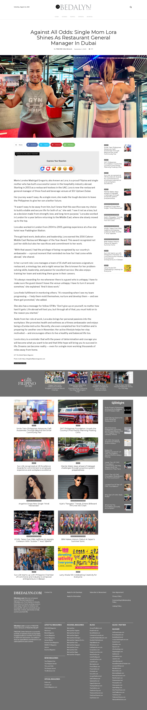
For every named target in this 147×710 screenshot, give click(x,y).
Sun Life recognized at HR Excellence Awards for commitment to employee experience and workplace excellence (112, 179)
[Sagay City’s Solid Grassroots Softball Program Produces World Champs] (55, 377)
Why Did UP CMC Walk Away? (113, 495)
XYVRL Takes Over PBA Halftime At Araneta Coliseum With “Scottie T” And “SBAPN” (113, 231)
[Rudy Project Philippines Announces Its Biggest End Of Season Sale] (127, 410)
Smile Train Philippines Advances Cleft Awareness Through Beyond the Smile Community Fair (112, 150)
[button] (130, 7)
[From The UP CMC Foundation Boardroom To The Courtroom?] (127, 477)
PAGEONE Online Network (64, 49)
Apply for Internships (74, 596)
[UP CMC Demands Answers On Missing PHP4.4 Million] (127, 442)
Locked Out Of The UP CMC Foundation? (113, 485)
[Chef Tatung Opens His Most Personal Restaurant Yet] (127, 420)
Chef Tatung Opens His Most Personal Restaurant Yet (113, 419)
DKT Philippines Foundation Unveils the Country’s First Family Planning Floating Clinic (113, 164)
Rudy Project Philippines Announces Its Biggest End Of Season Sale (114, 409)
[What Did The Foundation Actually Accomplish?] (127, 507)
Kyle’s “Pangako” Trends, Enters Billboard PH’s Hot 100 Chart (113, 218)
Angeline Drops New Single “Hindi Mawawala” (113, 207)
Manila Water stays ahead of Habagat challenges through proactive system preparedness (111, 195)
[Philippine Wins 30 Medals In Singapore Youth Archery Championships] (100, 377)
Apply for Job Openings (74, 592)
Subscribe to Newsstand (98, 592)
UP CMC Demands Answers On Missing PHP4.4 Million (112, 441)
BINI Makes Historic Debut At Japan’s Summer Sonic (111, 243)
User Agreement (118, 592)
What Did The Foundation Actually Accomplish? (112, 506)
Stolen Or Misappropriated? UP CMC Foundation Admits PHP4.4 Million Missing (113, 453)
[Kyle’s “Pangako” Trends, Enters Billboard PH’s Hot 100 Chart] (127, 217)
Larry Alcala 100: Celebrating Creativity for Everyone (113, 269)
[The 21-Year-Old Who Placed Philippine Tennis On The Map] (123, 377)
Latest (106, 145)
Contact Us (48, 592)
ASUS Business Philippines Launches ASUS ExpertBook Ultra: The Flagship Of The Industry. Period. (114, 431)
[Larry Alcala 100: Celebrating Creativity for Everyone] (127, 268)
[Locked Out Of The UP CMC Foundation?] (127, 487)
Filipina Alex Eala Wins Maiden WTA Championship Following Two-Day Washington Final (77, 388)
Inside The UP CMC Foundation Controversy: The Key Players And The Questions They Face (113, 465)
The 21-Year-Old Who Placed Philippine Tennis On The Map (123, 386)
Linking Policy (116, 606)
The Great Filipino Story (20, 363)
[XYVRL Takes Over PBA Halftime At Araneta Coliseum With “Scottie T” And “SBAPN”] (127, 228)
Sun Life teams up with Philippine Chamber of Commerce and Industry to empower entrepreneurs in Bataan (113, 256)
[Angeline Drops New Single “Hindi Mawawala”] (127, 206)
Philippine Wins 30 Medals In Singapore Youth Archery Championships (100, 387)
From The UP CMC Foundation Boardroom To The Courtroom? (114, 476)
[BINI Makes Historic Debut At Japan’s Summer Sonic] (127, 242)
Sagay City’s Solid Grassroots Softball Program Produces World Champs (54, 387)
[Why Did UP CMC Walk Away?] (127, 497)
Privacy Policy (117, 596)
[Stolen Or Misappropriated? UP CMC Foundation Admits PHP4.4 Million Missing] (127, 452)
